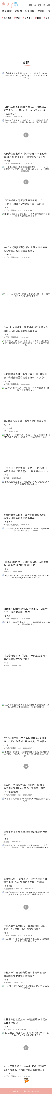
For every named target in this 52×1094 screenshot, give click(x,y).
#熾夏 (6, 207)
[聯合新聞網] (3, 4)
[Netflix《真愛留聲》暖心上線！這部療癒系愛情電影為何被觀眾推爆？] (26, 229)
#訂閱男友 (8, 1073)
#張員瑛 (7, 616)
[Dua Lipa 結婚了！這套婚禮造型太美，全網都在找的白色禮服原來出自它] (26, 309)
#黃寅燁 (7, 160)
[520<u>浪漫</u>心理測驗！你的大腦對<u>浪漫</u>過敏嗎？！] (26, 402)
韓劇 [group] (39, 18)
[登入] (44, 5)
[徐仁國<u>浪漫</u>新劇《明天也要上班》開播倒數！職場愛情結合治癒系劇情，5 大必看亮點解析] (26, 355)
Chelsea (7, 116)
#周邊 (6, 839)
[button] (49, 5)
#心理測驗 (8, 428)
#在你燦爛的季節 (11, 792)
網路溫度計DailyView (13, 888)
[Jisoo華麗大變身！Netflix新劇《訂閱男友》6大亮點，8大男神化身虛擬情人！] (26, 1048)
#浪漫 (6, 745)
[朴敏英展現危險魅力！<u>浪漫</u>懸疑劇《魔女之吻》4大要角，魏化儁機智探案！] (26, 907)
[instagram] (35, 5)
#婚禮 (6, 334)
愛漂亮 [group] (18, 11)
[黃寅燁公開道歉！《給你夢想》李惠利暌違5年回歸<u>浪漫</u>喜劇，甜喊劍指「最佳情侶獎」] (26, 135)
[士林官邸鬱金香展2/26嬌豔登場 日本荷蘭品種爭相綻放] (26, 1001)
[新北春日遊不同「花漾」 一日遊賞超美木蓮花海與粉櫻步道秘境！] (26, 637)
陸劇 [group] (18, 18)
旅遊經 (6, 478)
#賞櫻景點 (8, 886)
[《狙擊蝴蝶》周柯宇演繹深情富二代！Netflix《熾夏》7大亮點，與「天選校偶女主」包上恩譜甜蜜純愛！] (26, 182)
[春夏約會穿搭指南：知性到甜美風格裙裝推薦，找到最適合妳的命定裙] (26, 496)
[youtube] (31, 5)
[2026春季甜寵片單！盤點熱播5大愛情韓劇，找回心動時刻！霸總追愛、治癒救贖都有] (26, 719)
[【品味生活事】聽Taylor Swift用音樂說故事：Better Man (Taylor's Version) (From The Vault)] (26, 88)
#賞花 (6, 662)
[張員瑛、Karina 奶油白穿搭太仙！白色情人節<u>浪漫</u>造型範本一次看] (26, 590)
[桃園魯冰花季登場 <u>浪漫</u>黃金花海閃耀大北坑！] (26, 813)
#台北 (6, 475)
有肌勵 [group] (41, 11)
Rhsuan (7, 571)
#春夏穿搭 (8, 522)
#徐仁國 (7, 381)
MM (5, 431)
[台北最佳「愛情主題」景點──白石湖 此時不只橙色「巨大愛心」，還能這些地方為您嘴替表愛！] (26, 449)
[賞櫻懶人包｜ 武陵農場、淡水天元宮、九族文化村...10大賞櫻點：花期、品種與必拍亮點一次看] (26, 860)
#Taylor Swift (10, 114)
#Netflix (7, 254)
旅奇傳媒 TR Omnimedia (15, 1029)
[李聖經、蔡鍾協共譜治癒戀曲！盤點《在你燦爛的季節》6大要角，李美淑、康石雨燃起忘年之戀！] (26, 766)
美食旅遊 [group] (7, 11)
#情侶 (6, 979)
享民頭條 (7, 982)
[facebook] (40, 5)
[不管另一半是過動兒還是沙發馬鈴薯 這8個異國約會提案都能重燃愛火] (26, 954)
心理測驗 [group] (7, 18)
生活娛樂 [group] (29, 11)
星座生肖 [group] (28, 18)
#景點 (6, 569)
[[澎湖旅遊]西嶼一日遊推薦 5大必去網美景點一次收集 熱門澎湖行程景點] (26, 543)
